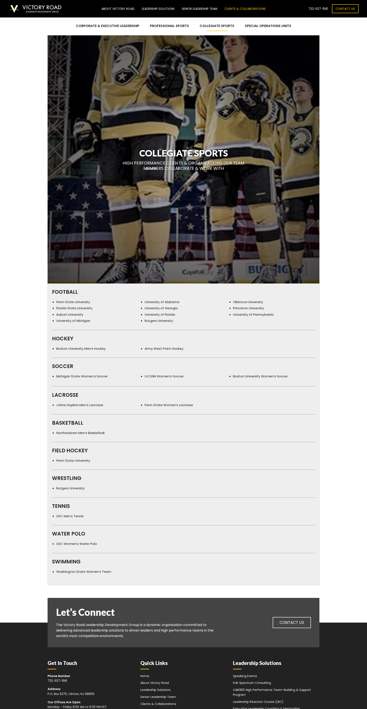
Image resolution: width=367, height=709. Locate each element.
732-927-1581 (318, 9)
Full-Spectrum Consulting (252, 683)
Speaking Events (245, 676)
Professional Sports (169, 25)
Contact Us (345, 9)
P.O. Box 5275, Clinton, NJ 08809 (71, 694)
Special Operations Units (268, 25)
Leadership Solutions (155, 690)
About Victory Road (154, 683)
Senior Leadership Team (158, 697)
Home (144, 676)
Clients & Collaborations (158, 704)
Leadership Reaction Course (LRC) (258, 702)
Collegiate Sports (217, 25)
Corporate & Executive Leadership (107, 25)
